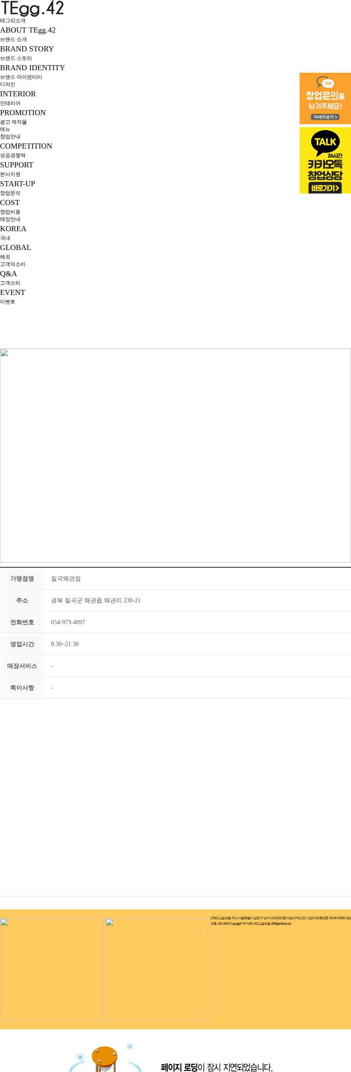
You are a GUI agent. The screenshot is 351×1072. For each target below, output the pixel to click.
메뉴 (5, 129)
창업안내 (10, 137)
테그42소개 (13, 21)
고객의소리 (13, 264)
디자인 (7, 84)
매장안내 (10, 219)
